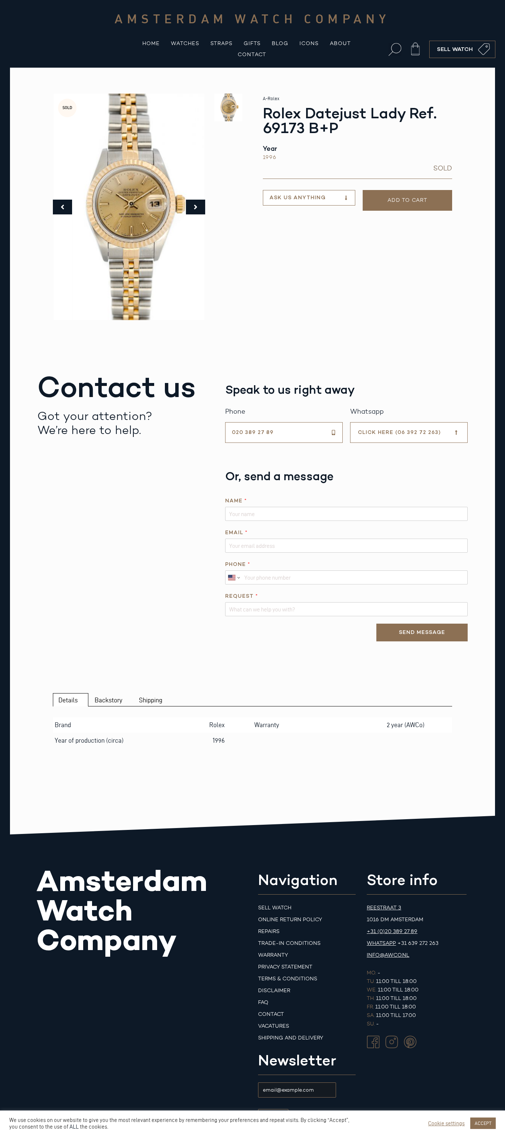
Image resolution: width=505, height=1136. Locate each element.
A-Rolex (271, 98)
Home (151, 43)
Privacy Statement (285, 967)
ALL (74, 1127)
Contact (252, 54)
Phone (237, 564)
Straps (221, 43)
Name (236, 501)
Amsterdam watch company (252, 18)
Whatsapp (381, 943)
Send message (422, 632)
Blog (280, 43)
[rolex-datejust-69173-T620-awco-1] (129, 207)
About (340, 43)
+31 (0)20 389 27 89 (392, 931)
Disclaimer (274, 990)
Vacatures (273, 1026)
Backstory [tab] (108, 699)
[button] (395, 49)
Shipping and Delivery (290, 1038)
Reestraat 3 (384, 908)
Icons (309, 43)
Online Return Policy (290, 919)
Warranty (273, 955)
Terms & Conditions (287, 979)
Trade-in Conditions (289, 943)
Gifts (252, 43)
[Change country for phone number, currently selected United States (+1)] (233, 577)
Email (236, 532)
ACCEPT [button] (483, 1123)
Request (241, 596)
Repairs (268, 931)
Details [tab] (68, 699)
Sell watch (274, 908)
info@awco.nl (388, 955)
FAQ (263, 1002)
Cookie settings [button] (446, 1123)
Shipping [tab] (150, 699)
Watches (185, 43)
